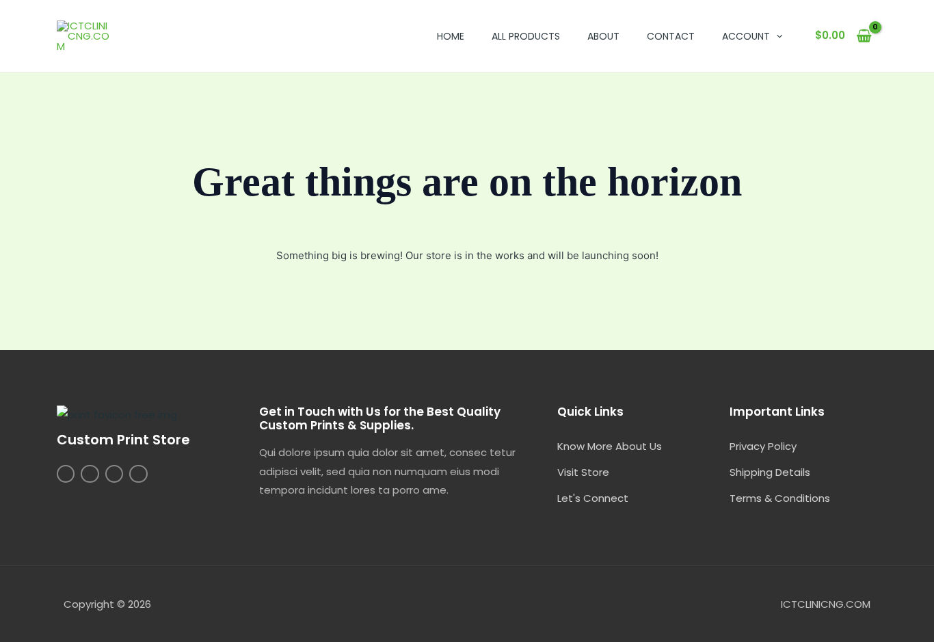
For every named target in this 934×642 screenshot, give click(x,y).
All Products (526, 36)
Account (746, 36)
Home (450, 36)
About (603, 36)
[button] (776, 36)
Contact (671, 36)
